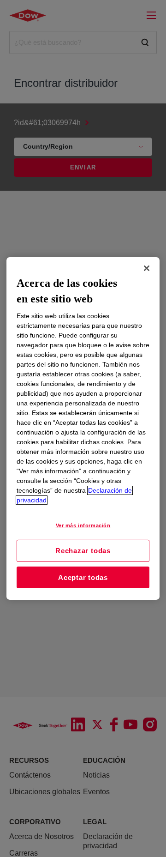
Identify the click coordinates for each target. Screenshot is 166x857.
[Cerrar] (146, 268)
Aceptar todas (83, 577)
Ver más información (83, 525)
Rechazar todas (83, 551)
